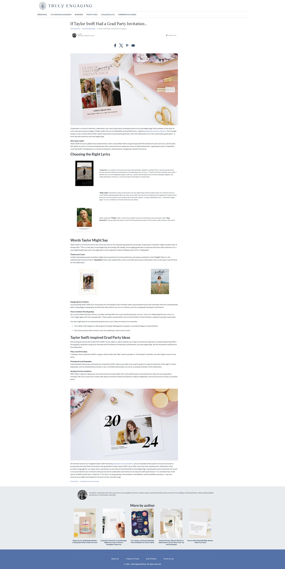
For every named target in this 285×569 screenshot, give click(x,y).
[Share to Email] (133, 45)
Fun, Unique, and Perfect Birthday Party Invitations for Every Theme (142, 541)
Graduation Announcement (89, 481)
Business (79, 14)
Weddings (42, 14)
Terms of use (168, 558)
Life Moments (75, 29)
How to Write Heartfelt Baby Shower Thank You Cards (200, 541)
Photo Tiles (92, 14)
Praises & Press (132, 558)
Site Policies (151, 558)
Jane (80, 34)
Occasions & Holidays (61, 14)
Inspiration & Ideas (127, 14)
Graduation (74, 481)
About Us (115, 558)
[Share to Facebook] (115, 45)
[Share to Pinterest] (127, 45)
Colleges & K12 (108, 14)
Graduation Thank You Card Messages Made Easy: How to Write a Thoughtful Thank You (114, 542)
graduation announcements (122, 463)
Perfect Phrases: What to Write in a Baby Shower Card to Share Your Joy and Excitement (171, 542)
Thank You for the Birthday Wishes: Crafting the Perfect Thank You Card (84, 541)
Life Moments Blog (88, 29)
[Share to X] (121, 45)
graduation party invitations (155, 131)
